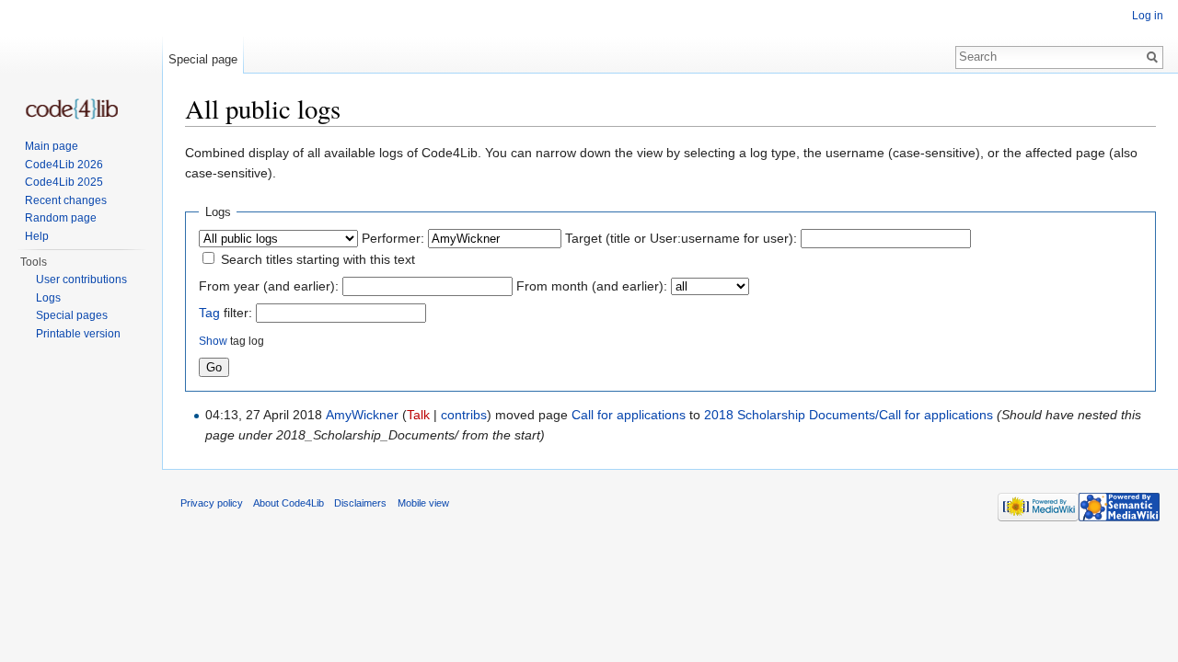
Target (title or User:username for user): (681, 238)
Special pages (72, 315)
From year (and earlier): (269, 286)
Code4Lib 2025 (64, 182)
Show (213, 341)
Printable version (78, 333)
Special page (202, 59)
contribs (464, 414)
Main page (51, 146)
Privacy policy (211, 502)
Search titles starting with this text (318, 259)
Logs (48, 297)
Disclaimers (360, 502)
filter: (225, 312)
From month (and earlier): (591, 286)
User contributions (81, 279)
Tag (209, 312)
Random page (61, 217)
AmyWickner (362, 414)
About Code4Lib (288, 502)
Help (37, 236)
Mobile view (423, 502)
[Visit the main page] (72, 109)
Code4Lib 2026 (64, 164)
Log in (1147, 15)
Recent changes (66, 200)
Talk (418, 414)
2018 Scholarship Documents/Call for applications (848, 414)
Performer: (393, 238)
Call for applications (629, 414)
